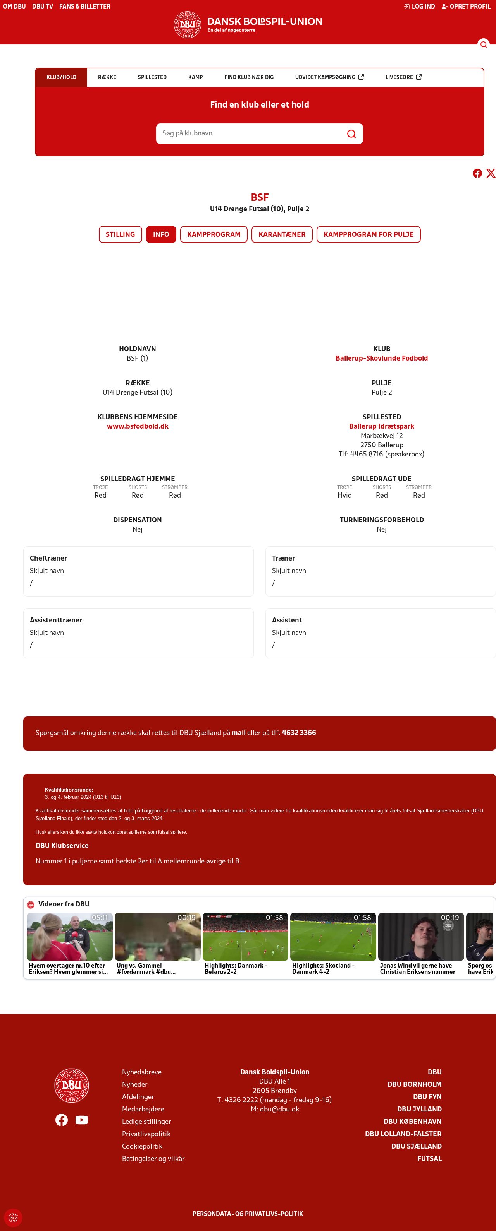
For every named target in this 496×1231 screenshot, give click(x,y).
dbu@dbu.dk (279, 1109)
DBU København (413, 1122)
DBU (435, 1072)
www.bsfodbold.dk (138, 427)
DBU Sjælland (416, 1147)
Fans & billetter (84, 7)
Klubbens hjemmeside (137, 417)
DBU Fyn (427, 1097)
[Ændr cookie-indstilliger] (13, 1218)
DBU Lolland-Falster (403, 1134)
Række (138, 383)
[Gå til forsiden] (248, 24)
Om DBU (14, 7)
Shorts (138, 487)
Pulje (382, 383)
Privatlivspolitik (146, 1134)
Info (161, 235)
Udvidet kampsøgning (325, 77)
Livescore (399, 77)
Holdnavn (137, 349)
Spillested (382, 417)
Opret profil (470, 7)
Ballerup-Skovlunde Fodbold (382, 359)
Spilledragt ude (382, 479)
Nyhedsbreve (142, 1072)
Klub (382, 349)
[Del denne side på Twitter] (491, 175)
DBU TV (42, 7)
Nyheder (135, 1085)
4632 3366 (299, 733)
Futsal (429, 1159)
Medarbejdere (143, 1109)
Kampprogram (214, 235)
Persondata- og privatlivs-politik (248, 1214)
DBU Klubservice (62, 846)
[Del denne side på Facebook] (477, 175)
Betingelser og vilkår (153, 1159)
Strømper (175, 487)
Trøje (100, 487)
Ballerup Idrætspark (381, 427)
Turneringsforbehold (382, 520)
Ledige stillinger (146, 1122)
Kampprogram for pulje (369, 235)
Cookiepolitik (142, 1147)
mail (239, 733)
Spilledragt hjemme (137, 479)
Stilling (120, 235)
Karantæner (282, 235)
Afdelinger (138, 1097)
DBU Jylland (419, 1109)
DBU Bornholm (415, 1085)
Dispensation (137, 520)
